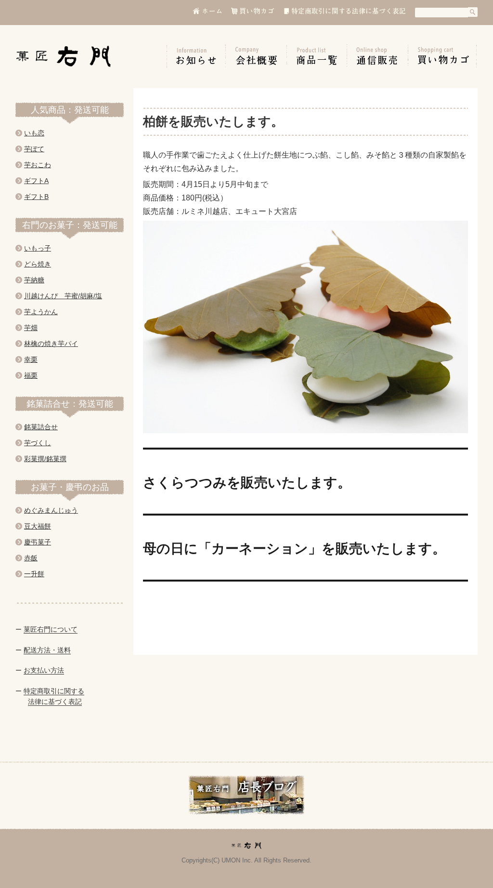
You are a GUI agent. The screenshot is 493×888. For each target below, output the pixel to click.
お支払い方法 (44, 670)
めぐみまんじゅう (51, 510)
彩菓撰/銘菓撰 (45, 459)
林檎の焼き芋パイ (51, 343)
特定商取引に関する (54, 691)
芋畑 (31, 327)
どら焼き (37, 264)
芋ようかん (41, 312)
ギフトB (36, 196)
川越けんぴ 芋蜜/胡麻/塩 (63, 296)
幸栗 (31, 359)
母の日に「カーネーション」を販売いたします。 (294, 547)
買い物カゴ (442, 55)
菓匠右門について (51, 629)
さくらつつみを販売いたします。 (247, 481)
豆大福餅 (37, 526)
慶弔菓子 (37, 542)
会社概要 (256, 55)
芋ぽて (34, 149)
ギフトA (36, 181)
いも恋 (34, 133)
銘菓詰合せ (41, 427)
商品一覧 (317, 55)
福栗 (31, 375)
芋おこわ (37, 165)
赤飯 (31, 558)
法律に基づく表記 (55, 701)
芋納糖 (34, 280)
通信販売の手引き (377, 55)
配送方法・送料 (47, 650)
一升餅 (34, 574)
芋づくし (37, 443)
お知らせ (196, 55)
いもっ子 (37, 248)
